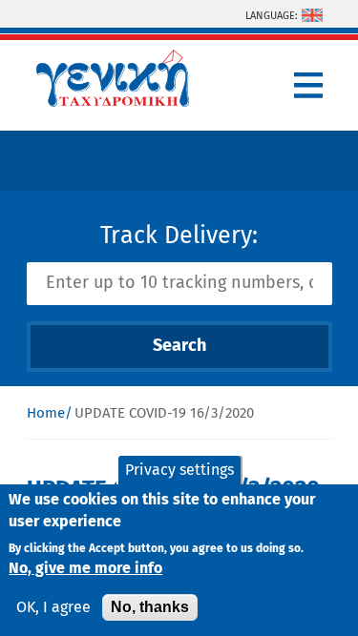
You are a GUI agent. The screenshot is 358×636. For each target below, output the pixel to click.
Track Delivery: (179, 236)
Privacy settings (179, 470)
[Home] (112, 102)
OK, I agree (53, 607)
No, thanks (150, 607)
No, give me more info (85, 568)
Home (46, 413)
